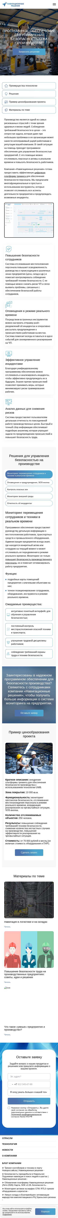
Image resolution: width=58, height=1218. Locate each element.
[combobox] (12, 1084)
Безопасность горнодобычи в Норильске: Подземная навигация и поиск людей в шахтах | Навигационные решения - (25, 1176)
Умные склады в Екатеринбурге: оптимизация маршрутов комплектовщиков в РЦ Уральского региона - (29, 1197)
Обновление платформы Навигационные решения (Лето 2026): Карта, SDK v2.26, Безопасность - (27, 1183)
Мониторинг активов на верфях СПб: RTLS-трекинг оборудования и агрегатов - (28, 1189)
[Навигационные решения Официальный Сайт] (13, 4)
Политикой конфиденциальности (26, 1114)
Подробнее (7, 1215)
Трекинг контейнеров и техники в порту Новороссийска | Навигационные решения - (23, 1169)
